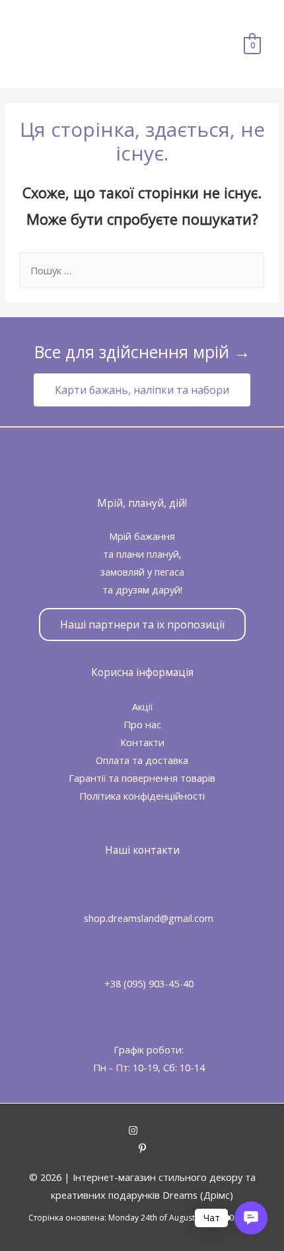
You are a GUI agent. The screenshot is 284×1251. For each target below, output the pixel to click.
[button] (142, 389)
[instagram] (142, 1131)
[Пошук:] (142, 270)
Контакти (142, 742)
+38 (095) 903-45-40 (149, 983)
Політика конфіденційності (142, 795)
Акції (142, 706)
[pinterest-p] (142, 1149)
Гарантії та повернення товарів (142, 777)
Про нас (142, 724)
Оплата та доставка (142, 760)
